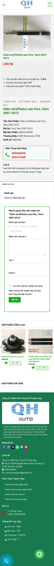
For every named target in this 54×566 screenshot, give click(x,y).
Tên (11, 260)
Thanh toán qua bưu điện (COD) (18, 489)
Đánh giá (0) (8, 184)
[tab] (27, 184)
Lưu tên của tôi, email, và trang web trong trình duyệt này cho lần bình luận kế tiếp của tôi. (26, 290)
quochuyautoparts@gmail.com (18, 473)
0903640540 (19, 153)
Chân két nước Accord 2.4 (12, 356)
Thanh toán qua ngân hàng (16, 484)
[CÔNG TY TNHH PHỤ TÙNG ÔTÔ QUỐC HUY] (27, 5)
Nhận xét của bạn (18, 236)
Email (12, 273)
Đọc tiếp (15, 363)
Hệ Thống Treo (27, 101)
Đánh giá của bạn (17, 222)
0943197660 (19, 157)
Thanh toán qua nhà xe (15, 494)
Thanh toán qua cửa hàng (16, 499)
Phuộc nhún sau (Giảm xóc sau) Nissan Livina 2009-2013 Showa (40, 358)
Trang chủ (9, 101)
